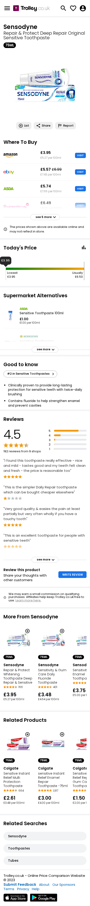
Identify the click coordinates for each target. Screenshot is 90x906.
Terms (8, 888)
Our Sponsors (63, 884)
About (44, 884)
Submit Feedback (19, 884)
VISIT (80, 155)
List (26, 125)
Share (46, 125)
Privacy (23, 888)
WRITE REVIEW (72, 575)
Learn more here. (28, 600)
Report (68, 125)
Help (35, 888)
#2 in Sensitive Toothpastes (28, 373)
